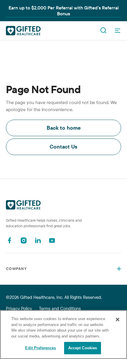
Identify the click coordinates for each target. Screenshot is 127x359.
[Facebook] (9, 240)
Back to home (64, 127)
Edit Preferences (40, 348)
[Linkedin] (37, 240)
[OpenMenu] (117, 30)
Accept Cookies (82, 348)
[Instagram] (23, 240)
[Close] (117, 319)
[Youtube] (52, 240)
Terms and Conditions (60, 308)
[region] (63, 334)
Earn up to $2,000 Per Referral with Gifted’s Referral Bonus (64, 11)
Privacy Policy (19, 308)
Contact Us (63, 146)
